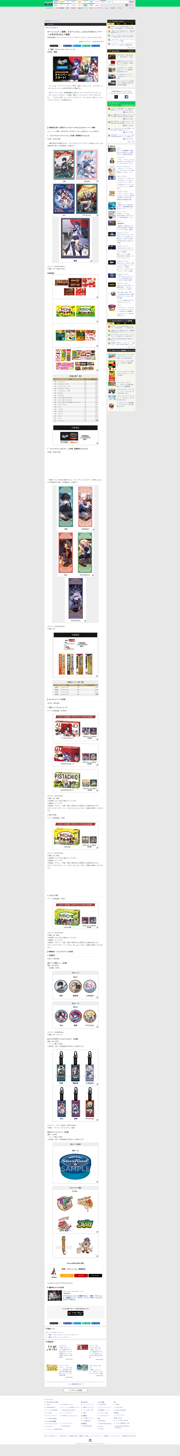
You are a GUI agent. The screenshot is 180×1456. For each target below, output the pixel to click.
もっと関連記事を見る (74, 1384)
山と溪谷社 (84, 1415)
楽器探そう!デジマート (88, 1407)
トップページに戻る (75, 1390)
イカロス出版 (101, 1402)
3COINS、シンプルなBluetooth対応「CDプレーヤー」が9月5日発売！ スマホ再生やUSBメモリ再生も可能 (123, 28)
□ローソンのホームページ (54, 1332)
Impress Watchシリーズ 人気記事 (122, 321)
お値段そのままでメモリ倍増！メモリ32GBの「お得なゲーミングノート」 (125, 63)
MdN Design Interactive (105, 1423)
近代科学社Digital (87, 1426)
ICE (115, 1402)
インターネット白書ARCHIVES (54, 1429)
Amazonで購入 (66, 1275)
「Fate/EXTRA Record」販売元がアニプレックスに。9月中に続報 (125, 296)
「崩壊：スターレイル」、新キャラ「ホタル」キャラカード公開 (95, 1371)
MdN (99, 1418)
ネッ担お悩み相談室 (51, 1418)
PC (86, 8)
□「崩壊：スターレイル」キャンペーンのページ (62, 1335)
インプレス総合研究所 (52, 1410)
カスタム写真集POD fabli (122, 1423)
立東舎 (84, 1413)
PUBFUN (116, 1413)
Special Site (115, 51)
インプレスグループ (115, 1436)
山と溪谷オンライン (88, 1418)
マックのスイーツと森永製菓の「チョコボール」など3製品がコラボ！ (125, 404)
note (87, 45)
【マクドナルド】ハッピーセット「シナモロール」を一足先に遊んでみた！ (125, 398)
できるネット (49, 1426)
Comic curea (119, 1407)
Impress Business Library (68, 1410)
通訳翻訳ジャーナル (104, 1410)
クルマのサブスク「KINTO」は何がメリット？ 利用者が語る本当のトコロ (125, 69)
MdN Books (102, 1421)
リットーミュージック (88, 1404)
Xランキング (115, 103)
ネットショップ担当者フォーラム (70, 1407)
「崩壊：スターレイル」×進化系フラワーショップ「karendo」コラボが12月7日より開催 (96, 1353)
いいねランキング (128, 105)
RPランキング (114, 105)
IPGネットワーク (118, 1418)
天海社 (117, 1404)
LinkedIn (97, 45)
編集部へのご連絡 (84, 1436)
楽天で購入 (81, 1275)
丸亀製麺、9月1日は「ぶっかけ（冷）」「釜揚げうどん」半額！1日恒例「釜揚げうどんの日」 (123, 344)
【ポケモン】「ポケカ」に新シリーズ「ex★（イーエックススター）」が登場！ (125, 265)
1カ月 (131, 24)
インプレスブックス (67, 1423)
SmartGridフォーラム (67, 1404)
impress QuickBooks (121, 1410)
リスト (60, 45)
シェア (68, 45)
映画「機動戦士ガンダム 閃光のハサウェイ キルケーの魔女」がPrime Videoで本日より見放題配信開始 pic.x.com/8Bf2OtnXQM (123, 116)
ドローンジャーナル (51, 1415)
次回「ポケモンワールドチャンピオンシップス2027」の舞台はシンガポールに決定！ (125, 236)
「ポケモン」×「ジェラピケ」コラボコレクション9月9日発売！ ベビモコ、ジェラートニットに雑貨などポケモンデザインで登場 (125, 172)
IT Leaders (49, 1413)
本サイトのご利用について (51, 1436)
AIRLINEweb (102, 1404)
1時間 (110, 24)
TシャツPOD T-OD (88, 1410)
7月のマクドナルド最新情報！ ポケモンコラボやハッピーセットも (123, 351)
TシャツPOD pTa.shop (122, 1420)
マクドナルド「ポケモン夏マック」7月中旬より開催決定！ (125, 363)
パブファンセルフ (120, 1415)
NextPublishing (66, 1426)
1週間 (124, 24)
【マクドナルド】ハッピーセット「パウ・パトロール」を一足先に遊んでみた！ (125, 391)
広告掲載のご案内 (73, 1436)
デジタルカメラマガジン (52, 1423)
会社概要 (106, 1436)
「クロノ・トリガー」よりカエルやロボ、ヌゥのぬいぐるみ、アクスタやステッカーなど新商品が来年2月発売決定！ (125, 163)
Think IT (48, 1404)
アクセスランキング (118, 21)
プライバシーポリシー (96, 1436)
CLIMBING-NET (87, 1421)
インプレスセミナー (67, 1413)
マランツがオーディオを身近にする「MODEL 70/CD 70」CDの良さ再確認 (125, 83)
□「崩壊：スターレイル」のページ (57, 1337)
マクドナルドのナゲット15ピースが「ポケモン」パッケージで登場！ (125, 373)
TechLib (101, 1428)
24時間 (118, 24)
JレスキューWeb (103, 1413)
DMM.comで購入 (95, 1275)
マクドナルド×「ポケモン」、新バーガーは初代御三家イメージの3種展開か (125, 384)
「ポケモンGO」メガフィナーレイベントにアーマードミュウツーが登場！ (125, 250)
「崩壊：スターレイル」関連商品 (72, 1269)
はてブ (78, 45)
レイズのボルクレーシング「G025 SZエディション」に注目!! (125, 76)
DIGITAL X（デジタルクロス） (70, 1415)
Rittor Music (84, 1402)
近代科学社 (84, 1423)
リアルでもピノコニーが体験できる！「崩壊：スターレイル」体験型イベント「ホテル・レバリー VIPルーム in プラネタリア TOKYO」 (82, 1297)
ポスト (55, 45)
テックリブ (100, 1426)
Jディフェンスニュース (105, 1407)
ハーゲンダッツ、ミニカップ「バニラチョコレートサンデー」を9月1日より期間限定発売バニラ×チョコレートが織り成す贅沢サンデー (122, 45)
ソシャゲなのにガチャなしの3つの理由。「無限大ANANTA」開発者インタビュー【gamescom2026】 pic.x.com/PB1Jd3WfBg (122, 130)
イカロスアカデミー (104, 1415)
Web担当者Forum (50, 1407)
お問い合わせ (63, 1436)
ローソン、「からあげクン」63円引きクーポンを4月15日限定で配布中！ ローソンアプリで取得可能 (65, 1371)
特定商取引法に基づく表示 (129, 1436)
